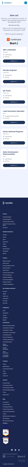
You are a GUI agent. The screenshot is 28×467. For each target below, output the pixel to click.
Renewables (5, 251)
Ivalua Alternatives (5, 352)
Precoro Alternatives (7, 342)
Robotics (5, 234)
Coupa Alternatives (7, 334)
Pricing (4, 364)
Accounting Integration (8, 279)
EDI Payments (6, 418)
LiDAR (4, 244)
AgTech (4, 253)
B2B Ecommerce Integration (9, 416)
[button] (25, 2)
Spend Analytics (6, 268)
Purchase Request (7, 217)
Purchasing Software (7, 385)
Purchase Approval (7, 219)
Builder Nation (6, 366)
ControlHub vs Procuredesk (9, 332)
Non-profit (5, 303)
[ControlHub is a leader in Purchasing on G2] (6, 432)
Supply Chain (6, 394)
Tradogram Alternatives (8, 339)
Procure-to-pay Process (8, 387)
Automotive (5, 241)
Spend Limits (6, 263)
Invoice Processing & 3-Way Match (9, 224)
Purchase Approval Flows (8, 265)
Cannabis (5, 300)
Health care (5, 296)
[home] (6, 3)
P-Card (4, 392)
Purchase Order (6, 383)
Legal (4, 371)
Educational (5, 298)
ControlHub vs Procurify (8, 328)
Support (4, 373)
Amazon (5, 315)
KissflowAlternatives (5, 348)
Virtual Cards (6, 270)
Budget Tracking (6, 261)
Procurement (6, 402)
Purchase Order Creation (8, 221)
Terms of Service (21, 460)
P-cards (4, 413)
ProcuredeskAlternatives (5, 356)
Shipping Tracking (7, 282)
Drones (4, 237)
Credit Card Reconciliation (9, 390)
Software (5, 291)
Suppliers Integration (7, 277)
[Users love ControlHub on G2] (6, 440)
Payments (5, 227)
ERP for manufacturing (8, 420)
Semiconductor (6, 248)
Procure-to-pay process (8, 409)
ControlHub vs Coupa (8, 330)
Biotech (4, 293)
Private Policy (22, 461)
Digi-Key (5, 320)
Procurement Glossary (8, 368)
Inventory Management (8, 284)
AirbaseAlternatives (5, 345)
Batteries (5, 246)
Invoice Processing (7, 275)
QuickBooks (5, 313)
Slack (4, 310)
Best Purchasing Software (9, 325)
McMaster (5, 317)
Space (4, 239)
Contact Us (5, 375)
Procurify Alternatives (8, 337)
